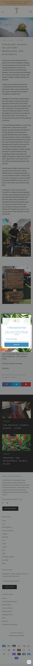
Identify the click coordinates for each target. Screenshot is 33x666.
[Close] (29, 316)
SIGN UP (16, 345)
